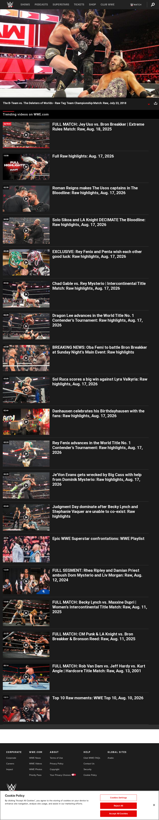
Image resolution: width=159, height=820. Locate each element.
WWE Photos (35, 769)
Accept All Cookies (118, 813)
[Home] (10, 4)
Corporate (11, 758)
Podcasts (41, 4)
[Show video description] (148, 103)
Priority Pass (35, 775)
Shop (92, 4)
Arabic (111, 758)
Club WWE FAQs (92, 758)
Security (87, 769)
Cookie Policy (90, 775)
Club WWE (108, 4)
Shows (25, 4)
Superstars (61, 4)
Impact (9, 769)
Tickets (79, 4)
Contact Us (89, 763)
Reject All (118, 805)
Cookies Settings (118, 797)
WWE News (35, 758)
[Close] (154, 805)
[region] (79, 805)
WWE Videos (35, 763)
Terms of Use (56, 758)
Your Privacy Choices (60, 775)
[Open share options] (155, 103)
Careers (10, 763)
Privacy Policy (56, 763)
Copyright (54, 769)
